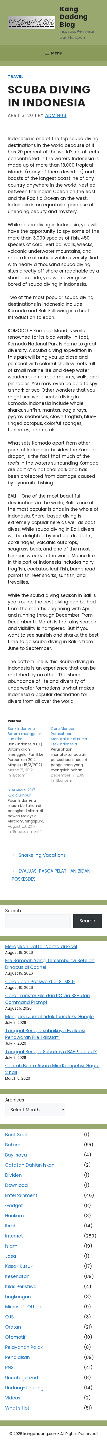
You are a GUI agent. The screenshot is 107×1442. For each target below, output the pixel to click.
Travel (15, 76)
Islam (11, 1246)
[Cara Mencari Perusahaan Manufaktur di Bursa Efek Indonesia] (72, 754)
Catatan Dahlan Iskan (30, 1165)
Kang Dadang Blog (74, 16)
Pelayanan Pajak (24, 1347)
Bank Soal (16, 1135)
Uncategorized (21, 1378)
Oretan (13, 1327)
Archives (14, 1100)
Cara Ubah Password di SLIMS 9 (40, 981)
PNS (9, 1367)
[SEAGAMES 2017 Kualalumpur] (29, 810)
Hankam (14, 1216)
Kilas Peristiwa (21, 1286)
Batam (13, 1145)
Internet (14, 1236)
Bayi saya (16, 1155)
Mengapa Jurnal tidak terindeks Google (49, 1017)
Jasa (10, 1256)
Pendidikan (17, 1357)
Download (16, 1185)
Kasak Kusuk (18, 1266)
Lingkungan (18, 1297)
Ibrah (11, 1226)
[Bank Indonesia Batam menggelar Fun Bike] (29, 752)
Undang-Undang (24, 1388)
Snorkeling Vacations (42, 855)
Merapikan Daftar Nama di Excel (41, 946)
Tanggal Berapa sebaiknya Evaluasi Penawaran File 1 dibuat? (45, 1034)
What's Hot (17, 1408)
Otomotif (15, 1337)
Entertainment (21, 1195)
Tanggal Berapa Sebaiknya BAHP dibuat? (51, 1052)
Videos (12, 1398)
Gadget (14, 1205)
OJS (9, 1317)
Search (13, 911)
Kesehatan (17, 1276)
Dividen (13, 1175)
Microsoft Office (23, 1307)
